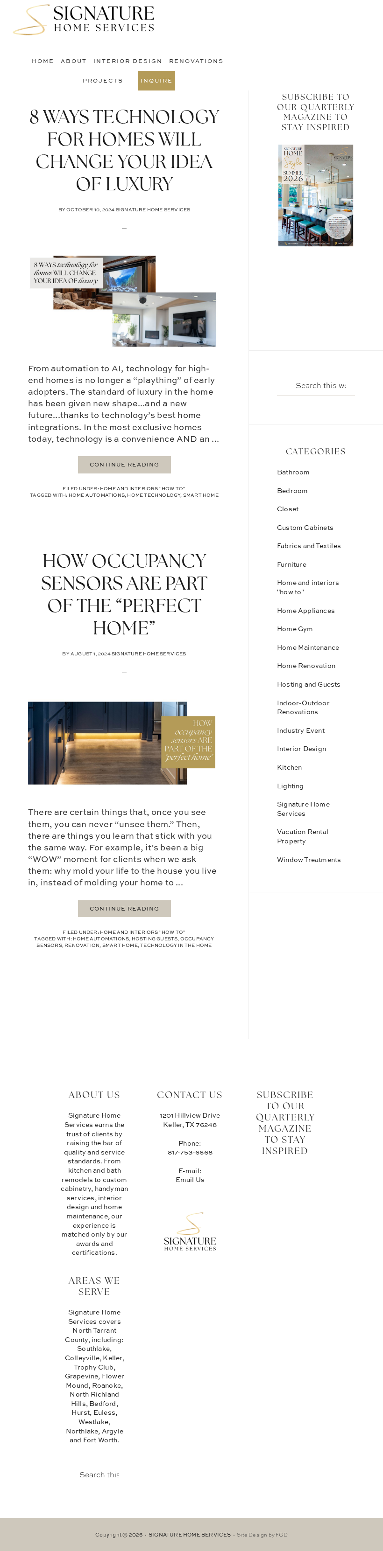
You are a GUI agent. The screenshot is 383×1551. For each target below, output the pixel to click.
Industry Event (301, 730)
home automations (97, 495)
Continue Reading (124, 464)
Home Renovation (306, 665)
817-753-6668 (190, 1152)
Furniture (291, 564)
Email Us (190, 1179)
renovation (81, 945)
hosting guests (155, 938)
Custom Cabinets (305, 527)
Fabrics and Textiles (309, 545)
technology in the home (176, 945)
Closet (287, 508)
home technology (153, 495)
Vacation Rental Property (302, 836)
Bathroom (293, 471)
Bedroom (292, 490)
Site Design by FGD (262, 1534)
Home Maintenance (308, 647)
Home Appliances (306, 610)
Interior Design (301, 748)
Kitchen (289, 767)
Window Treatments (309, 859)
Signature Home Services (84, 21)
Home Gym (295, 628)
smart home (201, 495)
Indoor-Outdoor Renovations (303, 707)
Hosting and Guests (309, 684)
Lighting (290, 785)
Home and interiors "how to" (142, 488)
